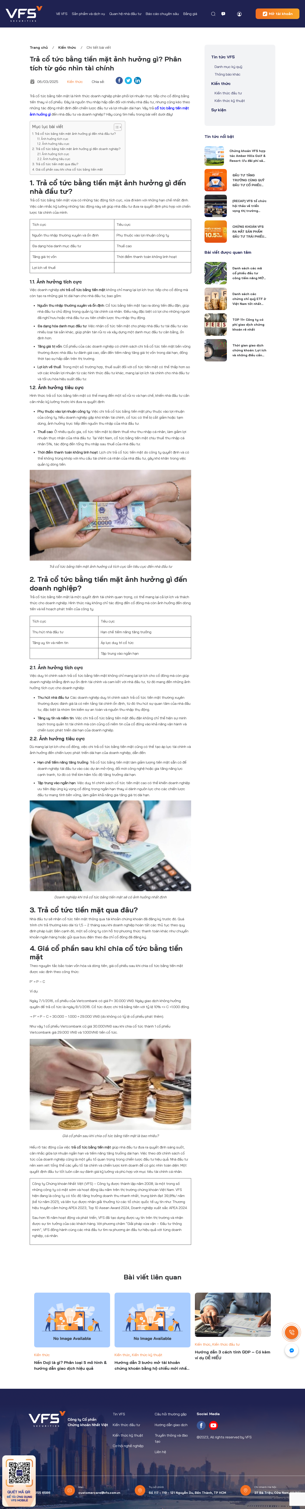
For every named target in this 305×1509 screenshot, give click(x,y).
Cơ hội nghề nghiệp (128, 1446)
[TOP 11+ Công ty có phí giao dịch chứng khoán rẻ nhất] (216, 324)
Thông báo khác (227, 74)
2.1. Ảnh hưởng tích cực (53, 154)
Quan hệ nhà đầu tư (125, 13)
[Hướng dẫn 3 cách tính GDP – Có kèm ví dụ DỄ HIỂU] (233, 1315)
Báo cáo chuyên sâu (162, 13)
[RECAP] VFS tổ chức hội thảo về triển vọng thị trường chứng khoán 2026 (249, 206)
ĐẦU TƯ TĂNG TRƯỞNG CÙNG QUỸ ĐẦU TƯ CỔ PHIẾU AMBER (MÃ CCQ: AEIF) (248, 180)
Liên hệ (160, 1452)
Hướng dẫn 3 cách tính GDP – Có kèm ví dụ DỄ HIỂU (232, 1354)
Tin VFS (119, 1414)
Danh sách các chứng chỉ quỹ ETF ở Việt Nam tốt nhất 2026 (249, 299)
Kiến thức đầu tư (228, 93)
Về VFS (61, 13)
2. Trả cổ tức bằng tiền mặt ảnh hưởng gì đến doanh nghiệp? (76, 149)
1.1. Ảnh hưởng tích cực (52, 139)
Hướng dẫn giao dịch (171, 1424)
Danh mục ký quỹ (228, 66)
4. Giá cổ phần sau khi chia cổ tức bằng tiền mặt (67, 169)
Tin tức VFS (223, 56)
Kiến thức (67, 47)
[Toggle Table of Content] (116, 127)
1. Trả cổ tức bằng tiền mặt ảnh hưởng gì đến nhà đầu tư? (74, 134)
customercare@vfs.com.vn (99, 1493)
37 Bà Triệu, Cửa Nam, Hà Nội (277, 1493)
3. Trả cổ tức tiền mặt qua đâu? (55, 164)
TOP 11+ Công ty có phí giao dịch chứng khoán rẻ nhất (248, 324)
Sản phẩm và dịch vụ (88, 13)
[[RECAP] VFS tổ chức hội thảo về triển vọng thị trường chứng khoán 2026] (216, 206)
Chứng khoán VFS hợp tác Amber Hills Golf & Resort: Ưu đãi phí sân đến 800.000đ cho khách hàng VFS (247, 156)
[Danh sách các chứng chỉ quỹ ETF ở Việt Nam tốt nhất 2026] (216, 299)
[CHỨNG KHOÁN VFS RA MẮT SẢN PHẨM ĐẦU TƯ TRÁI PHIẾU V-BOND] (216, 231)
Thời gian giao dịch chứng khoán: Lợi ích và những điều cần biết (249, 350)
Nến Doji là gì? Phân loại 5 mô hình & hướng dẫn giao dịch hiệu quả (70, 1365)
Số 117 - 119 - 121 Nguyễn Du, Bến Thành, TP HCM (187, 1493)
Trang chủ (39, 47)
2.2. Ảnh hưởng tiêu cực (53, 159)
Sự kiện (218, 109)
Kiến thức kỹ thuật (230, 100)
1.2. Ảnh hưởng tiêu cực (53, 144)
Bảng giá (190, 13)
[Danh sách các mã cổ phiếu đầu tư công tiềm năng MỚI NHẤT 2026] (216, 273)
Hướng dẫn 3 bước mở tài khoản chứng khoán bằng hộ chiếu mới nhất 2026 (151, 1365)
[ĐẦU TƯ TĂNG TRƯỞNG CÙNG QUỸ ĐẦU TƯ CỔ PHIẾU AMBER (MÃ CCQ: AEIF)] (216, 180)
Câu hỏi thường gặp (171, 1414)
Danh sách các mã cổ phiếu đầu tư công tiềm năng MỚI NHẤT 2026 (248, 273)
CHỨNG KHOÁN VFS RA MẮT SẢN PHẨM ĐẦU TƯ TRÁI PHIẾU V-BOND (248, 232)
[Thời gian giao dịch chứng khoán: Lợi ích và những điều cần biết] (216, 350)
